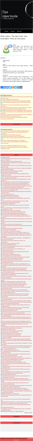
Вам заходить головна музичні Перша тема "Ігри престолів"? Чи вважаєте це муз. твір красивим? (16, 324)
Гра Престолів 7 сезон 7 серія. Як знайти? (12, 210)
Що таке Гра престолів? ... (8, 250)
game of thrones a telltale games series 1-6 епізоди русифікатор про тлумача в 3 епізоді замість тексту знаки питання (15, 388)
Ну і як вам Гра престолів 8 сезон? (10, 310)
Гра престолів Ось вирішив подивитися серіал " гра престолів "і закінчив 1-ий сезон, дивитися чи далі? (15, 189)
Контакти (19, 31)
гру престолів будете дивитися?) (9, 229)
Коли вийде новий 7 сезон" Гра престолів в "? (12, 224)
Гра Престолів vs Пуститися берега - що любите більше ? (15, 289)
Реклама (13, 31)
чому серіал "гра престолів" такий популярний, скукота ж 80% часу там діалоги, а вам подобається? (16, 177)
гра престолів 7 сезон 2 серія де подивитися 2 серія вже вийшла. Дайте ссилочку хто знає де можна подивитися (16, 312)
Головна (6, 31)
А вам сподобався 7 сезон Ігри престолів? (12, 345)
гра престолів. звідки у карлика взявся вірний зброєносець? (15, 378)
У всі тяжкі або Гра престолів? (9, 374)
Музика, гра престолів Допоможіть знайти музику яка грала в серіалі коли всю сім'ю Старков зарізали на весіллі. (16, 302)
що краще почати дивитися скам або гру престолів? (18, 293)
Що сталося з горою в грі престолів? (10, 332)
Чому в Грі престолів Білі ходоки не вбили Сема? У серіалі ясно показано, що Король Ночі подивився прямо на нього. (15, 108)
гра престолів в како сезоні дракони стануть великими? (18, 233)
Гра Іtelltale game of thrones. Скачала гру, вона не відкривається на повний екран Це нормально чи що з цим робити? (16, 327)
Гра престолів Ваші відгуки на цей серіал (11, 334)
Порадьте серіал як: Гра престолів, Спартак (12, 259)
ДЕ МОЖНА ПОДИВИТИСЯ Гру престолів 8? (16, 145)
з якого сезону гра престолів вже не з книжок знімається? (15, 284)
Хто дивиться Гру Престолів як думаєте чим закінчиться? (15, 214)
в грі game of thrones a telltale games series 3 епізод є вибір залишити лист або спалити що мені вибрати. (14, 201)
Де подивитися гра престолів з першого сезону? (17, 403)
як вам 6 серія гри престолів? (9, 329)
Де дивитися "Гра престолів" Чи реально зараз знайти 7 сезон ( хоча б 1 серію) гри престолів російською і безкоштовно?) (16, 186)
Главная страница (6, 157)
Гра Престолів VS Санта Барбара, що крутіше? (13, 170)
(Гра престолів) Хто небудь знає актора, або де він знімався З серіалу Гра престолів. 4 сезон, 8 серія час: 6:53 (16, 115)
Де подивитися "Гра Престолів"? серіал (11, 254)
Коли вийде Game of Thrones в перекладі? (12, 134)
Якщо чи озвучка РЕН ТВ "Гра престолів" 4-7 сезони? (14, 282)
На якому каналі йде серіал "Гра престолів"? (12, 333)
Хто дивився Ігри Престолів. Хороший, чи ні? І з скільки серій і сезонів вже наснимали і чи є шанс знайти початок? (15, 372)
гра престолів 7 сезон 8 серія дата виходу (12, 231)
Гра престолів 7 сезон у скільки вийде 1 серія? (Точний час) (19, 110)
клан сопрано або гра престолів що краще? (12, 255)
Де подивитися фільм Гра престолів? (10, 195)
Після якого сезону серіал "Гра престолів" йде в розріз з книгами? (17, 300)
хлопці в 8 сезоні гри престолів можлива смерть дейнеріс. (18, 100)
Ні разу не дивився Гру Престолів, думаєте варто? (13, 285)
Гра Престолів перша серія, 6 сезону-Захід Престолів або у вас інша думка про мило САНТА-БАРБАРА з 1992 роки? (16, 358)
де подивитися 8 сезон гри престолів (10, 349)
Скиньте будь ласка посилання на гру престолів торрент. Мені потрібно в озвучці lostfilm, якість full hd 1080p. (15, 308)
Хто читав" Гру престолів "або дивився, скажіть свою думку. (16, 130)
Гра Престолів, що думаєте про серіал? (11, 243)
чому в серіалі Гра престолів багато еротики (12, 161)
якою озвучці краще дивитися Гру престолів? (12, 356)
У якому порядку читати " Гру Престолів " (15, 136)
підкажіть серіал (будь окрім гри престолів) (16, 281)
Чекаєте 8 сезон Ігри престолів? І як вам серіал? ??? (14, 213)
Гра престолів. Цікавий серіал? (9, 244)
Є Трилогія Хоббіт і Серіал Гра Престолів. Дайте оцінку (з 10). (16, 184)
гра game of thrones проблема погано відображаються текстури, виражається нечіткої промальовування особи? (16, 321)
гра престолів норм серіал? (8, 407)
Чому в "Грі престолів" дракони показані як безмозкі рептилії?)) (16, 338)
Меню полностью (28, 412)
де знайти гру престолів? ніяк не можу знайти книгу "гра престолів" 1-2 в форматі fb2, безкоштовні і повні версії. (16, 386)
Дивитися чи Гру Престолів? (12, 99)
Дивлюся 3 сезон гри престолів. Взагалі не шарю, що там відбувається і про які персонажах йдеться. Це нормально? (14, 268)
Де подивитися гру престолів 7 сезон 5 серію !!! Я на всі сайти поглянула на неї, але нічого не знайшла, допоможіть (15, 257)
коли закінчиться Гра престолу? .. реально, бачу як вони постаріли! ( (16, 401)
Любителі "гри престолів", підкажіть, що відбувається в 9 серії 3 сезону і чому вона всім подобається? (16, 354)
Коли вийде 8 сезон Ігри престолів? (10, 172)
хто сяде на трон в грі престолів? (13, 196)
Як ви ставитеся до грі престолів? (11, 393)
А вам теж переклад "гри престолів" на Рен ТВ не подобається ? (16, 181)
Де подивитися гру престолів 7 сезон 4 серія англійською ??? (16, 183)
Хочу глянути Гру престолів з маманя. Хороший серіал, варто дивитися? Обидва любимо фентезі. (14, 274)
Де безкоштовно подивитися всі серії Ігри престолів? (14, 211)
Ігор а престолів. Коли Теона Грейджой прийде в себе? (14, 362)
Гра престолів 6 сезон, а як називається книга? (13, 228)
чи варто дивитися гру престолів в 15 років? (11, 360)
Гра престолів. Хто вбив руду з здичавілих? (15, 140)
